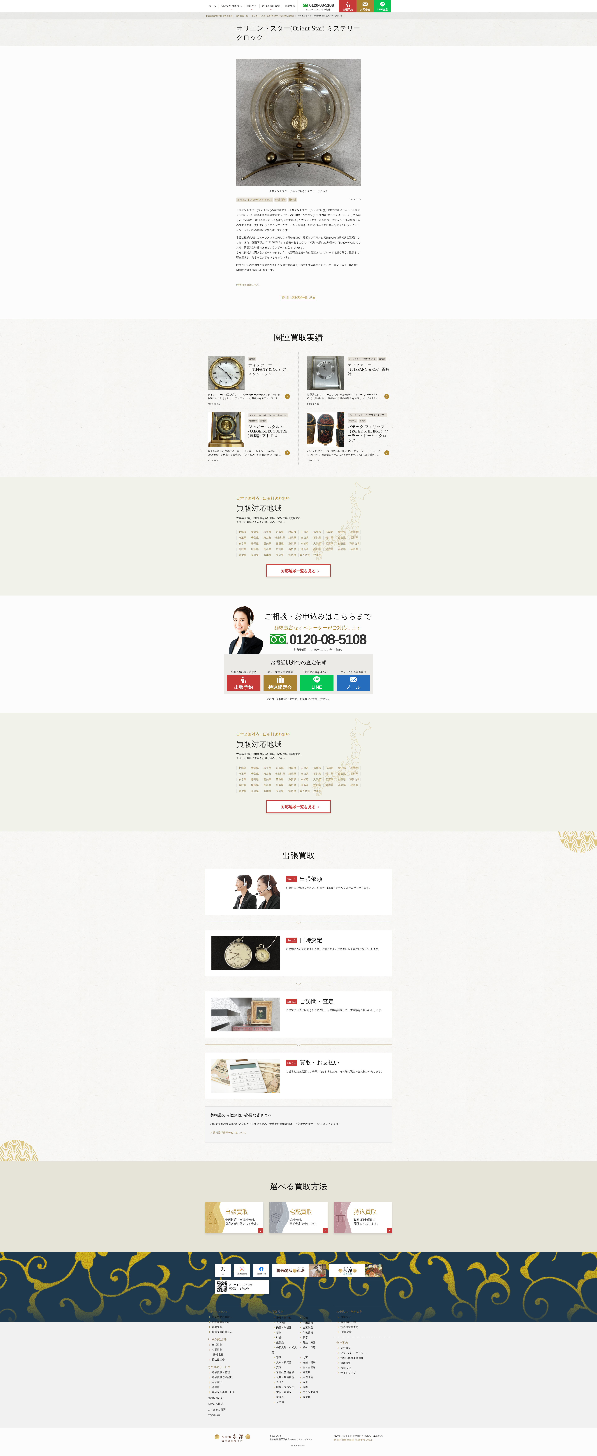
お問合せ (365, 9)
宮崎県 (292, 555)
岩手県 (267, 532)
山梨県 (342, 537)
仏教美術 (308, 1332)
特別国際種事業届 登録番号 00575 (353, 1439)
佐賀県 (242, 555)
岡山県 (267, 549)
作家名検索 (214, 1415)
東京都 (267, 537)
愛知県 (267, 543)
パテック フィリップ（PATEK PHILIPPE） (367, 415)
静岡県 (255, 543)
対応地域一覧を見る (298, 571)
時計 (278, 1337)
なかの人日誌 (215, 1403)
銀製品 (280, 1342)
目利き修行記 (215, 1398)
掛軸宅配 (218, 1354)
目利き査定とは (221, 1322)
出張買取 (217, 1344)
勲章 (305, 1337)
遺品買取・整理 (221, 1372)
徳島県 (305, 549)
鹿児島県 (305, 555)
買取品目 (252, 6)
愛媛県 (329, 549)
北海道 (242, 532)
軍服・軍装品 (284, 1392)
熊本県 (267, 555)
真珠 (278, 1367)
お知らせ (345, 1367)
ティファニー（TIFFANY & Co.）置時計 (368, 369)
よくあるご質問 (217, 1409)
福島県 (317, 532)
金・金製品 (309, 1367)
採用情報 (345, 1363)
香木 (305, 1382)
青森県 (255, 532)
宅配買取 (217, 1349)
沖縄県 (317, 555)
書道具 (306, 1372)
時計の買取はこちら (247, 284)
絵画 (305, 1317)
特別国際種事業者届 (352, 1358)
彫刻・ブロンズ (285, 1387)
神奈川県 (280, 537)
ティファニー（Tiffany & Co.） (362, 359)
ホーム (212, 6)
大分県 (280, 555)
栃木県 (342, 532)
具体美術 (281, 1322)
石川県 (317, 537)
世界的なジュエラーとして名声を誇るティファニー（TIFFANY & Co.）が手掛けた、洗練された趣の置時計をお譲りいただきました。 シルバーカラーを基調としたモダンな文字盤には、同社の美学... (344, 398)
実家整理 (217, 1382)
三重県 (280, 543)
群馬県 (354, 532)
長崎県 (255, 555)
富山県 (305, 537)
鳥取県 (242, 549)
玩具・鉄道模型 (285, 1377)
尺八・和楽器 (284, 1362)
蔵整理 (216, 1387)
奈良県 (342, 543)
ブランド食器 (310, 1392)
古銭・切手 (309, 1362)
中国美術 (308, 1322)
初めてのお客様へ (231, 6)
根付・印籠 (309, 1347)
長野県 (354, 537)
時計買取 (280, 199)
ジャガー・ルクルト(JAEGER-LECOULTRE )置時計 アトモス (268, 431)
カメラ (280, 1382)
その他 (280, 1402)
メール (353, 687)
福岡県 (354, 549)
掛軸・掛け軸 (284, 1317)
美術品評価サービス (223, 1392)
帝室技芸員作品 (285, 1372)
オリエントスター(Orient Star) (254, 199)
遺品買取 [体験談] (222, 1377)
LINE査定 (382, 9)
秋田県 (292, 532)
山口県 (292, 549)
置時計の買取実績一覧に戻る (298, 297)
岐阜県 (242, 543)
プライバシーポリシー (353, 1353)
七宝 (305, 1357)
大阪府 (317, 543)
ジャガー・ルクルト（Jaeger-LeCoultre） (268, 415)
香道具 (306, 1397)
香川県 (317, 549)
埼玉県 (242, 537)
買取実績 (290, 6)
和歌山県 (354, 543)
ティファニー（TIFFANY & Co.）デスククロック (267, 369)
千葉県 (255, 537)
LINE (316, 687)
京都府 (305, 543)
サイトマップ (348, 1372)
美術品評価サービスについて (229, 1132)
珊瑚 (278, 1357)
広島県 (280, 549)
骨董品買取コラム (222, 1332)
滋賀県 (292, 543)
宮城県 (280, 532)
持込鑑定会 (280, 687)
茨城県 (329, 532)
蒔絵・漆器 (309, 1342)
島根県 (255, 549)
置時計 (292, 199)
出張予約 (348, 9)
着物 (278, 1332)
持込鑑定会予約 (349, 1327)
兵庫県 (329, 543)
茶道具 (280, 1397)
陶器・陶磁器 (284, 1327)
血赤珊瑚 (308, 1377)
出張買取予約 (348, 1322)
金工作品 (308, 1327)
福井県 (329, 537)
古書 (305, 1387)
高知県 (342, 549)
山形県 (305, 532)
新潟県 (292, 537)
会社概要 (345, 1348)
